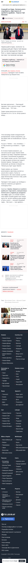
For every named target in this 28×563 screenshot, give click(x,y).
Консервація (19, 494)
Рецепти (17, 488)
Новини (3, 335)
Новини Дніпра (6, 343)
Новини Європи (6, 413)
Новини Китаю (6, 423)
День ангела (19, 471)
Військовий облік (20, 450)
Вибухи (4, 442)
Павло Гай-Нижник (9, 18)
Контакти (4, 540)
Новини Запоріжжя (7, 351)
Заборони (19, 469)
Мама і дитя (19, 394)
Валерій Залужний (7, 473)
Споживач (19, 415)
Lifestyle (17, 410)
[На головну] (14, 2)
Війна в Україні (5, 436)
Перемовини (5, 445)
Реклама (4, 534)
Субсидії (18, 346)
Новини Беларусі (7, 426)
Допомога (19, 356)
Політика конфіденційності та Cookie (12, 526)
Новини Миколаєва (7, 363)
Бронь (17, 442)
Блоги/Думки (11, 241)
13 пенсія (5, 492)
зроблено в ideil (6, 558)
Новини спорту (19, 368)
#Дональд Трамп (21, 300)
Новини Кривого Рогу (6, 354)
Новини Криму (6, 360)
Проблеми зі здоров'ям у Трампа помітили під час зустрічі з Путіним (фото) (17, 257)
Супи (17, 497)
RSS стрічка (5, 550)
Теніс (17, 376)
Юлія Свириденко (7, 483)
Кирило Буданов (6, 475)
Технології (5, 394)
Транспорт (5, 375)
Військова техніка (7, 452)
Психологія (19, 402)
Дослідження (19, 404)
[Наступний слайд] (26, 5)
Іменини (18, 474)
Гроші (4, 372)
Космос (4, 397)
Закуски (18, 505)
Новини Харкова (7, 340)
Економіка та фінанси (5, 369)
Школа (18, 351)
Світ (2, 410)
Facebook (10, 232)
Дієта (17, 399)
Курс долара (5, 383)
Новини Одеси (6, 346)
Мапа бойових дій (7, 439)
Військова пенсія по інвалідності (7, 500)
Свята (17, 458)
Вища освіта (19, 353)
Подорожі (18, 421)
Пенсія (3, 488)
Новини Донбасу (7, 357)
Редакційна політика (7, 529)
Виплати (18, 343)
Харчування (19, 397)
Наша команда (6, 542)
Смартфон (5, 404)
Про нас (4, 524)
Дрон (3, 402)
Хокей (17, 379)
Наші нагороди (6, 537)
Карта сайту (5, 545)
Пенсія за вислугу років (7, 507)
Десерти (18, 499)
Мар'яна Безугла (7, 481)
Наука (3, 391)
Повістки (18, 439)
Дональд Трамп (6, 465)
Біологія (4, 399)
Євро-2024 (19, 382)
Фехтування (19, 384)
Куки (15, 561)
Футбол (18, 371)
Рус (26, 1)
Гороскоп (18, 413)
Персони (3, 458)
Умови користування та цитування (11, 532)
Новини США (12, 253)
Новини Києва (6, 338)
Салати (18, 502)
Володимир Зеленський (5, 462)
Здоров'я (17, 391)
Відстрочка (19, 445)
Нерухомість (5, 378)
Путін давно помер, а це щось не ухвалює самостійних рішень (17, 268)
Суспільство (18, 335)
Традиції (18, 466)
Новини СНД (5, 421)
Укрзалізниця (6, 386)
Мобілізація (18, 436)
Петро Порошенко (7, 478)
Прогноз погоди (20, 359)
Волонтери (5, 450)
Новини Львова (6, 348)
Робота (18, 340)
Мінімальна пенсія (7, 504)
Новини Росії (5, 418)
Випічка (18, 492)
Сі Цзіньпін (5, 467)
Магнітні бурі (19, 428)
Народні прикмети (21, 463)
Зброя (4, 447)
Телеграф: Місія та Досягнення (10, 547)
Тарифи (4, 380)
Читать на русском (6, 21)
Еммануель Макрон (7, 470)
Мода (17, 418)
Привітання (19, 431)
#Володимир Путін (10, 300)
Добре (22, 561)
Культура (18, 423)
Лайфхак (18, 426)
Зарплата (18, 338)
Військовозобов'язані (22, 447)
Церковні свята (20, 461)
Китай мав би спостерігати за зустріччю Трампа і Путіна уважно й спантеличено (16, 246)
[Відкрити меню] (2, 2)
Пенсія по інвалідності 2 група (6, 496)
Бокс (17, 374)
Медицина (19, 348)
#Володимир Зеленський (12, 302)
